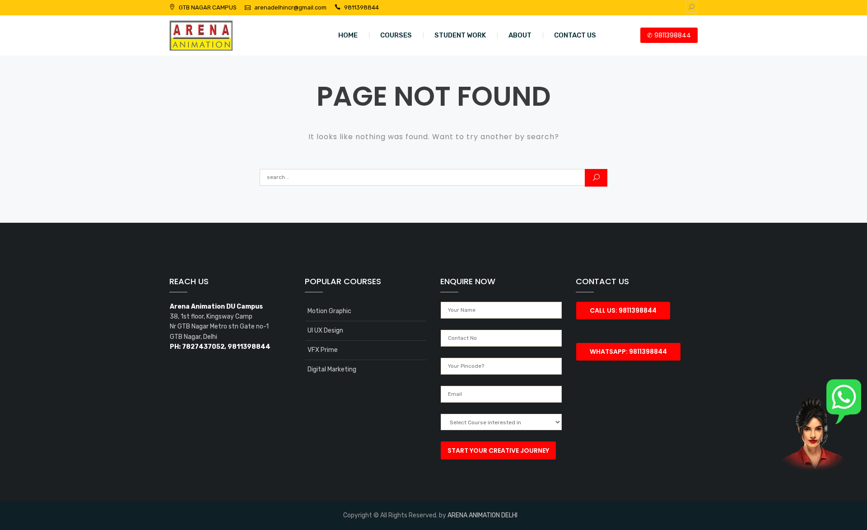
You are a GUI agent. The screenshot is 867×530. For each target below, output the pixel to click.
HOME (348, 35)
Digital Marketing (332, 369)
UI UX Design (325, 330)
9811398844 (361, 7)
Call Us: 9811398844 (623, 310)
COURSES (396, 35)
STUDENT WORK (460, 35)
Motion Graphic (329, 311)
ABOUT (519, 35)
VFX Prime (323, 350)
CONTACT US (575, 35)
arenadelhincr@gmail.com (290, 7)
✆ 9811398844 (669, 35)
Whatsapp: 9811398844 (628, 351)
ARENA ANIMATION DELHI (482, 515)
